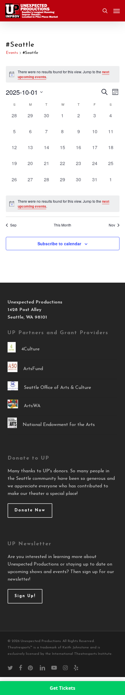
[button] (116, 11)
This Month (62, 225)
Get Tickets (62, 688)
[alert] (62, 203)
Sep (13, 225)
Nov (112, 225)
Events (12, 53)
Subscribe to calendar (59, 243)
